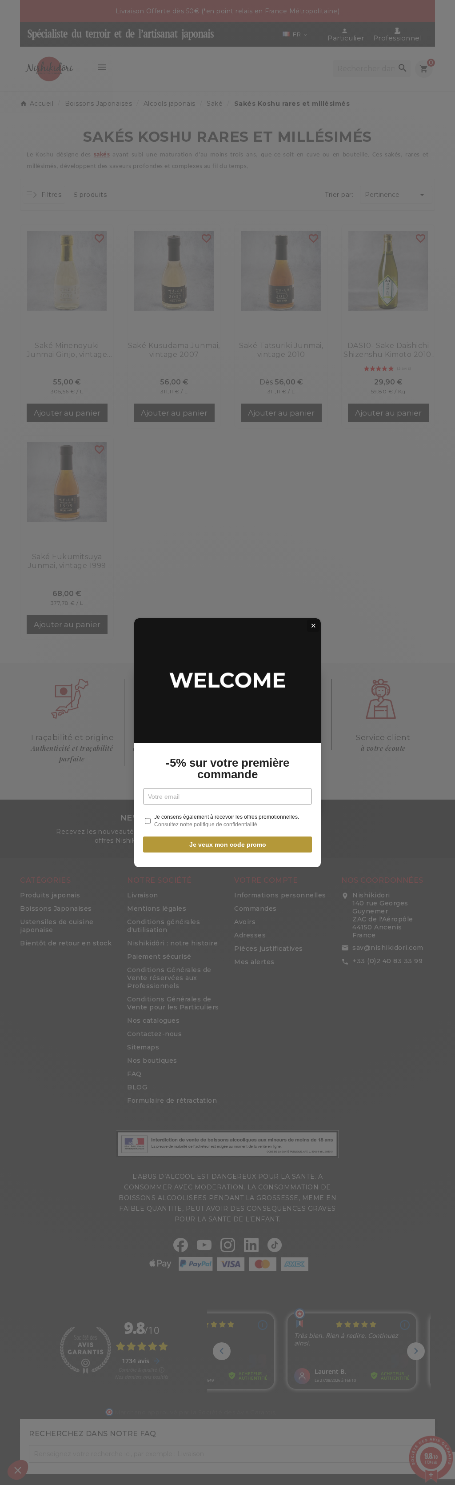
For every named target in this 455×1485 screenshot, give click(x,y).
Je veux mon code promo (227, 844)
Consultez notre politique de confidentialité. (206, 824)
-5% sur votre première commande (227, 768)
